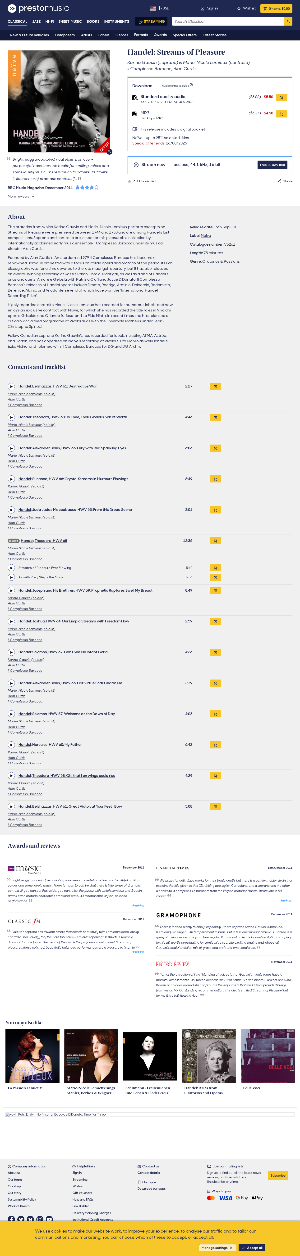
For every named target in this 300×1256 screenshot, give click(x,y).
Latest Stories (214, 35)
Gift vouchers (82, 1193)
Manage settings (215, 1248)
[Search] (288, 21)
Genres (121, 35)
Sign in (212, 8)
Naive (206, 235)
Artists (86, 35)
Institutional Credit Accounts (93, 1220)
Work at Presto (19, 1206)
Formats (141, 34)
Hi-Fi (50, 21)
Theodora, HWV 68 (51, 540)
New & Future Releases (29, 35)
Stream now (154, 164)
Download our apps (152, 1189)
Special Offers (185, 35)
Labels (104, 35)
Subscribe (278, 1175)
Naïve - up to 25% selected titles (160, 140)
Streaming (154, 21)
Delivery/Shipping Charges (92, 1213)
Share (287, 181)
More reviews (18, 196)
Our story (14, 1193)
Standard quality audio (163, 96)
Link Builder (81, 1206)
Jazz (36, 21)
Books (93, 21)
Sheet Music (70, 21)
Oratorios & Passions (221, 261)
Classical (18, 21)
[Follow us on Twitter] (22, 1219)
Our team (15, 1180)
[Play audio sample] (11, 386)
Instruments (116, 21)
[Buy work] (215, 386)
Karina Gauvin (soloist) (26, 486)
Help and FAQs (83, 1199)
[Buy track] (215, 567)
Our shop (14, 1186)
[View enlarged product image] (59, 101)
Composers (65, 35)
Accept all (255, 1248)
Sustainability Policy (22, 1199)
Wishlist (249, 8)
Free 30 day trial (272, 165)
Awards (160, 34)
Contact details (149, 1173)
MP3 (145, 113)
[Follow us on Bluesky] (31, 1219)
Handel (24, 386)
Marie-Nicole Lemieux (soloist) (31, 394)
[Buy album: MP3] (281, 113)
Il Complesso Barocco (25, 405)
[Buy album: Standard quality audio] (281, 97)
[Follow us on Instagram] (41, 1219)
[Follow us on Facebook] (12, 1219)
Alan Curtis (16, 399)
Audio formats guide (175, 86)
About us (14, 1173)
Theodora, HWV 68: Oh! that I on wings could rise (73, 775)
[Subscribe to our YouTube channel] (50, 1219)
